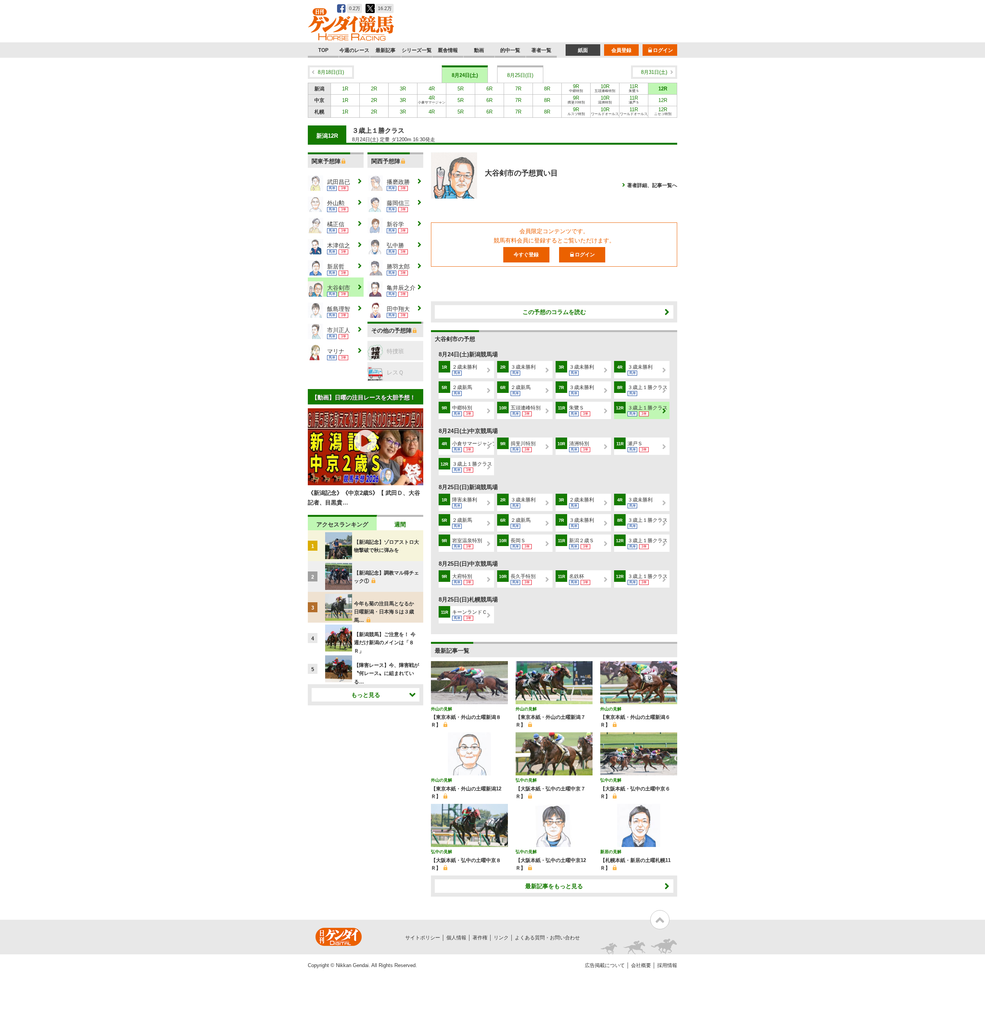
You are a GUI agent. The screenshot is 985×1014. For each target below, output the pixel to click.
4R (432, 89)
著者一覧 (541, 50)
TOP (323, 50)
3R (403, 89)
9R (576, 88)
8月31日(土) (654, 72)
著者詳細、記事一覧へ (652, 185)
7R (518, 89)
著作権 (479, 937)
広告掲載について (605, 965)
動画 (479, 50)
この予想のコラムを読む (554, 312)
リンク (501, 937)
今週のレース (354, 50)
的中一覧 (510, 50)
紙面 (583, 50)
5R (460, 89)
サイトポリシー (422, 937)
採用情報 (667, 965)
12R (662, 89)
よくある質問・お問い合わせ (547, 937)
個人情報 (456, 937)
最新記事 (386, 50)
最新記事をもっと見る (554, 886)
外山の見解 (441, 709)
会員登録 (621, 50)
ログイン (663, 50)
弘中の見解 (526, 780)
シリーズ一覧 (417, 50)
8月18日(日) (331, 72)
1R (345, 89)
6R (489, 89)
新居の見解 (610, 851)
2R (374, 89)
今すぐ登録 (526, 254)
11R (634, 88)
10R (604, 88)
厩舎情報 (448, 50)
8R (547, 89)
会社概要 (641, 965)
